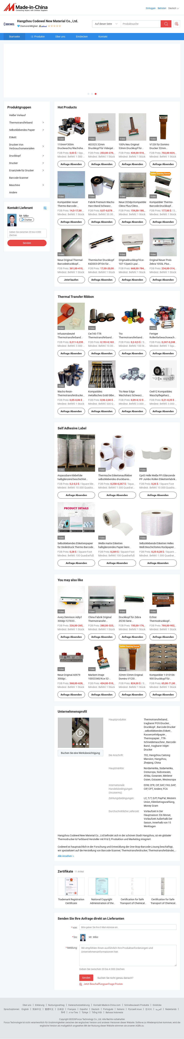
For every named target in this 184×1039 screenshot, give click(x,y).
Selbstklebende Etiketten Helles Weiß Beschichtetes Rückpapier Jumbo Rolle (156, 530)
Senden (86, 960)
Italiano (120, 992)
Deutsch (95, 992)
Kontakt (102, 36)
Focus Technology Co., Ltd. (89, 1002)
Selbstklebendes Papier (22, 113)
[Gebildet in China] (27, 7)
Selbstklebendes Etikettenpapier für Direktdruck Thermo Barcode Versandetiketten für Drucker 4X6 (76, 530)
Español (84, 992)
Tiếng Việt (97, 995)
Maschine (14, 168)
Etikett (12, 120)
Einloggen (151, 8)
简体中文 (37, 992)
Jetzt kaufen (71, 262)
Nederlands (170, 992)
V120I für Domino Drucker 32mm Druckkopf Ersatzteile (161, 131)
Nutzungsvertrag (56, 987)
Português (108, 992)
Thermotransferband (21, 105)
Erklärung (39, 987)
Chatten (28, 202)
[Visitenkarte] (45, 190)
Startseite (14, 36)
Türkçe (85, 995)
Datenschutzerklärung (79, 987)
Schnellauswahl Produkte (136, 987)
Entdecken (82, 36)
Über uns (60, 36)
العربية (159, 992)
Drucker (13, 146)
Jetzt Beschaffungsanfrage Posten (101, 967)
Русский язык (135, 992)
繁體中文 (49, 992)
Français (72, 992)
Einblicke (157, 987)
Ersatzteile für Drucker (21, 153)
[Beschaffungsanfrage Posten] (176, 23)
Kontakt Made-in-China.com (107, 987)
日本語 (60, 992)
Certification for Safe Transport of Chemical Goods (132, 886)
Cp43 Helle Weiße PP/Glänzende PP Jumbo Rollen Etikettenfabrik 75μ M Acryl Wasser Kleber (157, 462)
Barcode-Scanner (18, 160)
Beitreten (162, 8)
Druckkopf (15, 138)
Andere (13, 175)
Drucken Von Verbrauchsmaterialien (21, 129)
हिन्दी (63, 995)
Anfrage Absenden (71, 147)
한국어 (148, 992)
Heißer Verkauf (17, 98)
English (25, 992)
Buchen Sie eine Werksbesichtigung (80, 736)
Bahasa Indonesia (114, 995)
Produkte (39, 36)
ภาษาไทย (73, 995)
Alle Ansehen (65, 839)
